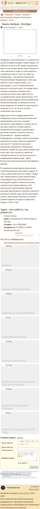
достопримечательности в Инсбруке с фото (22, 243)
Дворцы (3, 20)
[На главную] (4, 3)
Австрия (9, 14)
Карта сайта (34, 489)
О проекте (35, 486)
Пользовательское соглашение (13, 507)
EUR (11, 3)
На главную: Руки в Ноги (2, 14)
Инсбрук (26, 14)
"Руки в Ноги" (24, 493)
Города (18, 14)
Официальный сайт (12, 230)
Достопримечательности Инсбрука (15, 17)
